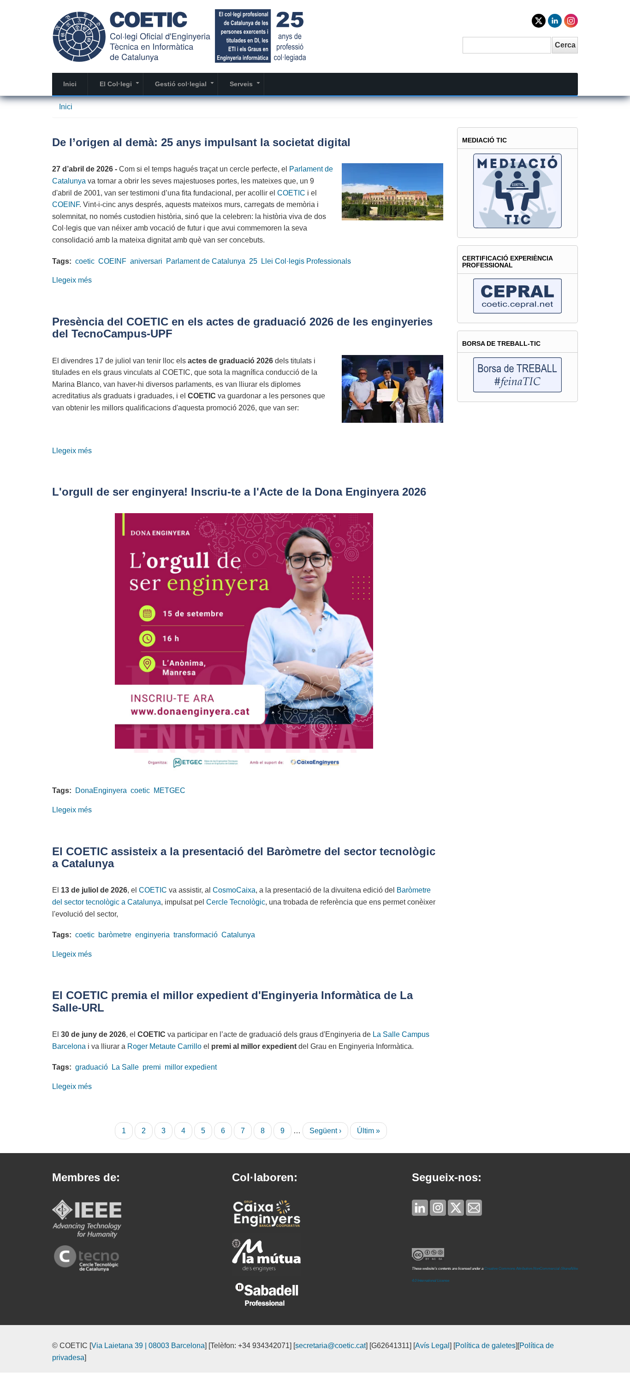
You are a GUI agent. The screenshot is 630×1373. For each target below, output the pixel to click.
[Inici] (179, 35)
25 (253, 261)
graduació (91, 1067)
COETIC (291, 193)
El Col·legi (121, 87)
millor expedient (191, 1067)
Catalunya (238, 935)
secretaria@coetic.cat (330, 1345)
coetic (85, 261)
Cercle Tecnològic (235, 902)
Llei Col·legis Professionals (306, 261)
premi (152, 1067)
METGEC (169, 790)
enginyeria (152, 935)
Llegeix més (72, 280)
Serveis (247, 87)
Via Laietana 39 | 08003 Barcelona (148, 1345)
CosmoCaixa (234, 890)
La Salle (125, 1067)
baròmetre (114, 935)
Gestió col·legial (186, 87)
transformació (195, 935)
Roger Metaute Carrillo (164, 1046)
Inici (70, 84)
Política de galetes (485, 1345)
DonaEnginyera (101, 790)
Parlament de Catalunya (205, 261)
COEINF (65, 204)
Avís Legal (432, 1345)
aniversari (146, 261)
